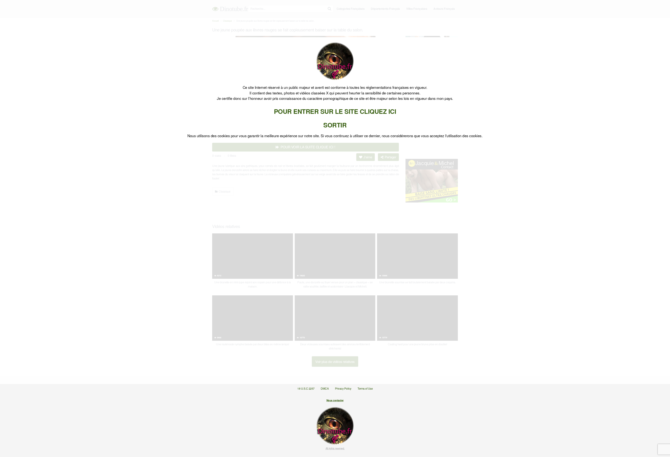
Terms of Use (365, 388)
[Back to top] (660, 446)
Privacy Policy (343, 388)
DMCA (325, 388)
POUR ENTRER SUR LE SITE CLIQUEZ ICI (335, 111)
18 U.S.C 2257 (306, 388)
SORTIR (335, 124)
